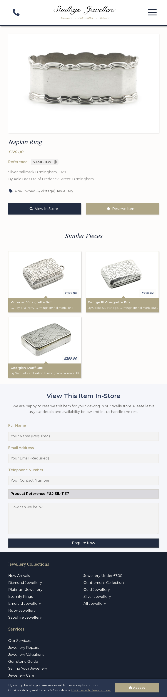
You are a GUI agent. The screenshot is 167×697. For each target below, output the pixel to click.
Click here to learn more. (91, 690)
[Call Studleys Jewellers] (15, 14)
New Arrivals (19, 576)
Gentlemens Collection (104, 583)
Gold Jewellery (97, 590)
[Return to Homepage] (84, 10)
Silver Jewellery (97, 597)
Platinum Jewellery (25, 590)
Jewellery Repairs (23, 648)
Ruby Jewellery (22, 610)
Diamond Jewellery (25, 583)
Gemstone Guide (23, 661)
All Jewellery (95, 603)
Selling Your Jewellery (27, 668)
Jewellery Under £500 (103, 576)
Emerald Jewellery (24, 603)
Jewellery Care (21, 675)
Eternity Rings (20, 597)
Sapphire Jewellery (25, 617)
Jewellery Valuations (26, 654)
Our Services (19, 641)
